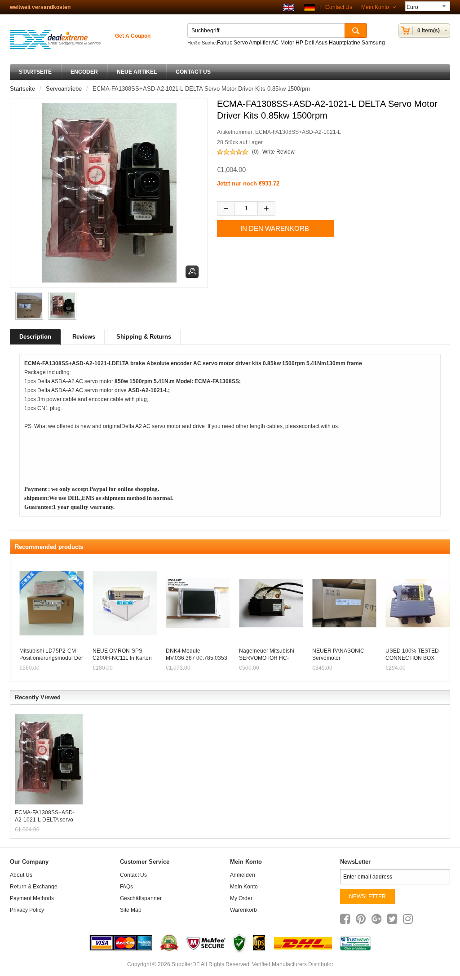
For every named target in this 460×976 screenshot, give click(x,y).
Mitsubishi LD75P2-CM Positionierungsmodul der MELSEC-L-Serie (51, 658)
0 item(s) (428, 30)
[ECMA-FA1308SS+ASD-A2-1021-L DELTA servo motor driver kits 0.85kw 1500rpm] (28, 306)
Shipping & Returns (143, 336)
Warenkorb (243, 910)
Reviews (83, 336)
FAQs (126, 886)
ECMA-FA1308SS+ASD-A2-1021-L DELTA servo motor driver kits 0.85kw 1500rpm (45, 816)
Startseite (35, 72)
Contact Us (338, 7)
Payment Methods (32, 898)
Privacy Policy (27, 910)
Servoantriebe (64, 88)
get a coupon (132, 36)
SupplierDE (186, 964)
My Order (241, 898)
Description (35, 336)
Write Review (278, 152)
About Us (21, 875)
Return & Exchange (34, 886)
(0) (255, 152)
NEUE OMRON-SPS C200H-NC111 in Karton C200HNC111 (122, 658)
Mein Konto (375, 7)
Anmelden (242, 875)
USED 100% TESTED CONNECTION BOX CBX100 (412, 658)
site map (131, 910)
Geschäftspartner (141, 898)
